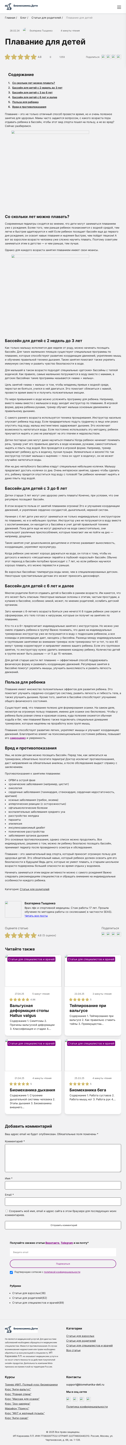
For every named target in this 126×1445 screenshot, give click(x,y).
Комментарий (15, 1141)
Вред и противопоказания (27, 106)
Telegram (67, 1242)
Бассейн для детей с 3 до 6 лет (30, 92)
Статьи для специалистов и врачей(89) (38, 1302)
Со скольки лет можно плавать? (31, 83)
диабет (40, 827)
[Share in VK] (104, 57)
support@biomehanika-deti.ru (85, 1384)
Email (9, 1194)
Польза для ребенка (23, 102)
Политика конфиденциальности (87, 1406)
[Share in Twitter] (109, 57)
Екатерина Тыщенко (41, 30)
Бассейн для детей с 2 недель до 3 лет (35, 87)
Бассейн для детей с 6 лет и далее (32, 97)
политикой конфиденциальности (62, 1271)
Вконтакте (52, 1242)
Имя (8, 1178)
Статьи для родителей (34, 889)
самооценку (18, 738)
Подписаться (63, 1263)
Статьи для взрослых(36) (29, 1293)
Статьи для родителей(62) (29, 1297)
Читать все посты (36, 915)
